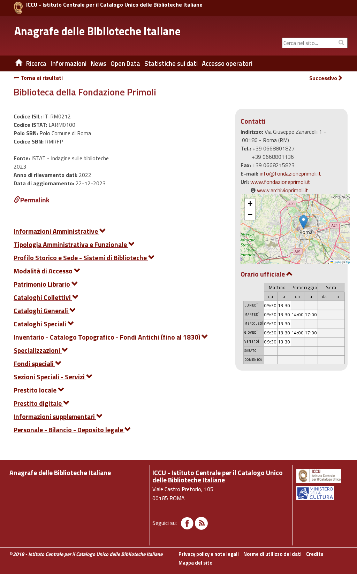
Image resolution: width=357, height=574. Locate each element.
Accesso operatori (227, 63)
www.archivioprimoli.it (282, 190)
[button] (303, 222)
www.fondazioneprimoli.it (280, 182)
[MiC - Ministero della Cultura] (321, 493)
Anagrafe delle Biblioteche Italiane (97, 31)
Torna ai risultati (41, 77)
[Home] (13, 63)
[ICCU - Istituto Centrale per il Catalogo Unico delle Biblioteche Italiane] (18, 8)
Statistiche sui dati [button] (171, 63)
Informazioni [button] (68, 63)
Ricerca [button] (36, 63)
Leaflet (337, 262)
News (98, 63)
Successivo (323, 78)
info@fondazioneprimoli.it (290, 173)
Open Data (125, 63)
